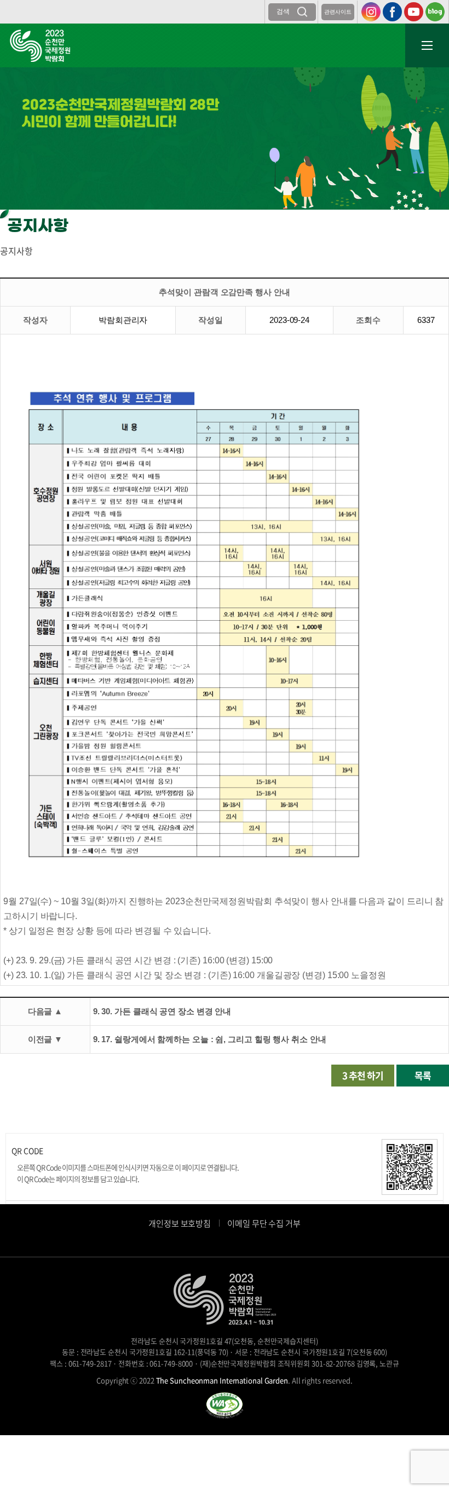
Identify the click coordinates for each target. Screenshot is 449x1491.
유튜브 (413, 11)
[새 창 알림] (224, 1404)
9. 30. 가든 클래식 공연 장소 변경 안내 (162, 1011)
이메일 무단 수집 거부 (264, 1223)
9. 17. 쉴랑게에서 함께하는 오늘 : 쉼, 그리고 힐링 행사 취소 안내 (209, 1039)
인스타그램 (371, 11)
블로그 (435, 11)
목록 (423, 1075)
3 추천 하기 (362, 1075)
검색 (283, 11)
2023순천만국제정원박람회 (40, 46)
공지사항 (16, 250)
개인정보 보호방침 (179, 1223)
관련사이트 (338, 12)
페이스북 (392, 11)
